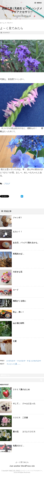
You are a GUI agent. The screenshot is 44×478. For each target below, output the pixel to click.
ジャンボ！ (17, 217)
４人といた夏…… (13, 364)
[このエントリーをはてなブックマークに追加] (22, 196)
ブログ (7, 184)
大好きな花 (17, 272)
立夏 (15, 341)
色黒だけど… (18, 446)
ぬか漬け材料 (18, 323)
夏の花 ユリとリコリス (24, 432)
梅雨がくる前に (19, 301)
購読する (6, 375)
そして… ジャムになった (24, 403)
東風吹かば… (18, 254)
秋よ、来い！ (18, 312)
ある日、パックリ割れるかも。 (26, 243)
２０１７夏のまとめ (21, 389)
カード (16, 290)
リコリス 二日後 (20, 418)
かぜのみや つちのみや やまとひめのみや (23, 361)
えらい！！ (17, 232)
